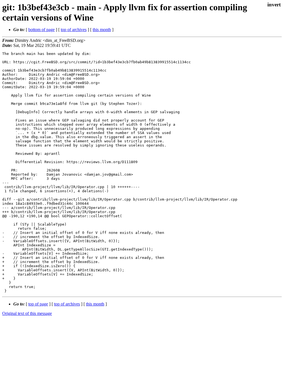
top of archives (74, 29)
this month (102, 29)
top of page (38, 304)
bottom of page (41, 29)
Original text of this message (27, 313)
